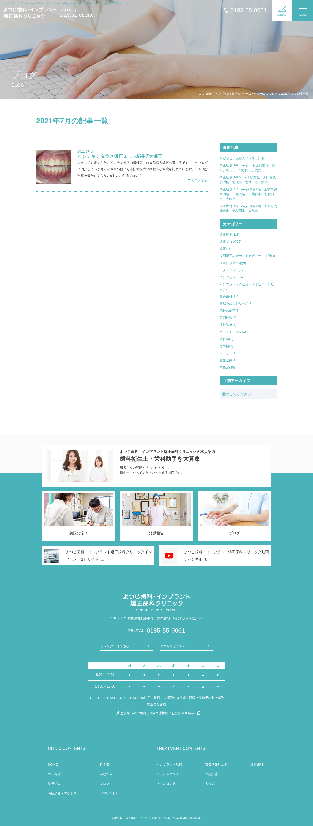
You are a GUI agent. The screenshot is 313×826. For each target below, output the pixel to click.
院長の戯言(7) (230, 310)
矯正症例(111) (229, 234)
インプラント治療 (169, 764)
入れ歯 (210, 784)
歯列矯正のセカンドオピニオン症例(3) (247, 256)
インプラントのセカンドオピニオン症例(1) (247, 286)
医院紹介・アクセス (62, 793)
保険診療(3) (228, 325)
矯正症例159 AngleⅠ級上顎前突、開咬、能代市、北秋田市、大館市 (247, 168)
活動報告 (106, 774)
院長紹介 (54, 784)
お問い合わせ (109, 793)
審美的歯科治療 (216, 764)
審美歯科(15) (229, 296)
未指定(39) (227, 367)
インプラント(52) (232, 277)
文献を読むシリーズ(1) (236, 303)
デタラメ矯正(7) (231, 270)
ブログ (104, 784)
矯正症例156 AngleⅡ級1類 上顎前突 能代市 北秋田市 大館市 (248, 208)
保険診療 (211, 774)
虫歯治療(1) (228, 360)
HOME (53, 764)
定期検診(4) (228, 317)
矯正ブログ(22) (231, 241)
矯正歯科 (256, 764)
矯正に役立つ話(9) (233, 263)
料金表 (104, 764)
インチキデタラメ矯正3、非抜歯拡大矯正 (119, 156)
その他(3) (226, 346)
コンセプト (56, 774)
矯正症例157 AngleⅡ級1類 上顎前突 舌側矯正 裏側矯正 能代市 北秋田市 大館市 (248, 194)
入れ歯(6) (226, 339)
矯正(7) (225, 249)
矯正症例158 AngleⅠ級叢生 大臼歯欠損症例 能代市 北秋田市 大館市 (248, 179)
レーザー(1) (228, 353)
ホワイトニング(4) (233, 332)
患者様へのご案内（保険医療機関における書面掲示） (158, 713)
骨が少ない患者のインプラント (242, 158)
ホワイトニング (167, 774)
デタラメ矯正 (197, 180)
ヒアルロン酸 (166, 784)
